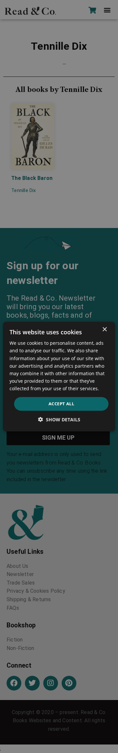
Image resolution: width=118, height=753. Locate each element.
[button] (59, 419)
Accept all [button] (61, 404)
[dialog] (59, 376)
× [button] (104, 329)
